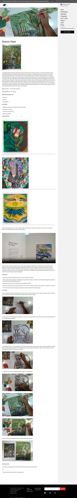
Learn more (52, 1)
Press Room (29, 489)
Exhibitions (64, 12)
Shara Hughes (50, 81)
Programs (64, 16)
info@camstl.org (13, 493)
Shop (62, 25)
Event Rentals (38, 488)
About (63, 20)
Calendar (63, 14)
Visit (62, 10)
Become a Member (67, 31)
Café (62, 23)
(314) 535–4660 (13, 491)
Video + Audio (30, 491)
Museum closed (64, 5)
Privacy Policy (38, 489)
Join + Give (64, 18)
